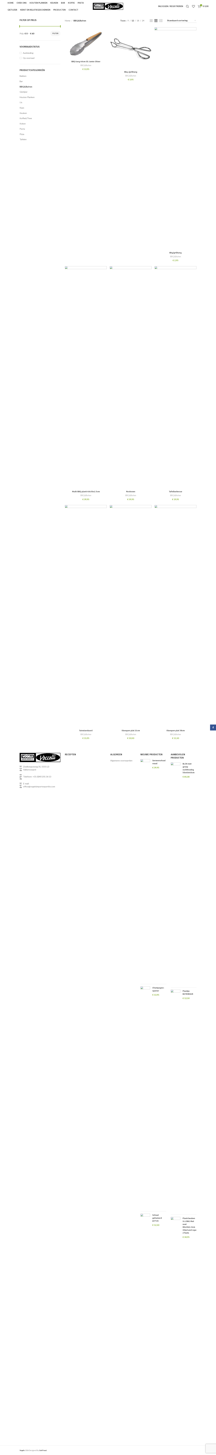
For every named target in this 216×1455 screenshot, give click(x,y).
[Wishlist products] (193, 6)
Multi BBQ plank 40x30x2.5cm (86, 491)
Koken (23, 123)
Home (67, 20)
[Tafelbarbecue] (175, 377)
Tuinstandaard (85, 730)
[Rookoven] (131, 377)
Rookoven (130, 491)
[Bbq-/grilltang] (131, 48)
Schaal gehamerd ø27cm (157, 1218)
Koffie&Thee (26, 118)
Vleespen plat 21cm (131, 730)
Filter (55, 33)
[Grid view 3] (156, 21)
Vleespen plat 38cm (175, 730)
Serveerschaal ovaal (159, 762)
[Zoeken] (187, 6)
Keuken (23, 113)
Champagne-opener (158, 989)
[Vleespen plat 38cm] (175, 616)
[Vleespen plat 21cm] (131, 616)
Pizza (22, 134)
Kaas (22, 107)
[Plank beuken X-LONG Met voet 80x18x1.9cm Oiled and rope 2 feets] (175, 1328)
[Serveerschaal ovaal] (145, 870)
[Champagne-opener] (145, 1097)
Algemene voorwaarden (121, 760)
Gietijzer (23, 92)
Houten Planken (27, 97)
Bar (21, 81)
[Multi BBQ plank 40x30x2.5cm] (86, 377)
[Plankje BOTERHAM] (175, 1101)
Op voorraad (28, 58)
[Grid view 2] (151, 21)
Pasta (22, 129)
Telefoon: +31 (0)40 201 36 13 (37, 776)
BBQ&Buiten (26, 86)
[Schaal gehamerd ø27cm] (145, 1325)
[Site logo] (108, 6)
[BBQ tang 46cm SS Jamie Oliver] (86, 43)
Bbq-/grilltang (130, 72)
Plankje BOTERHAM (188, 992)
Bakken (23, 76)
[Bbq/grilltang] (175, 138)
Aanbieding (28, 53)
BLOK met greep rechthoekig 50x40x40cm (188, 768)
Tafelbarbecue (175, 491)
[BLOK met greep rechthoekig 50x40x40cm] (175, 873)
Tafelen (23, 139)
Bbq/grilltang (175, 252)
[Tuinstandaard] (86, 616)
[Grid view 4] (160, 21)
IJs (21, 102)
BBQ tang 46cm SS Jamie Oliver (85, 61)
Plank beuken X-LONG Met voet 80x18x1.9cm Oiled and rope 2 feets (189, 1225)
